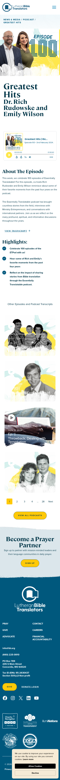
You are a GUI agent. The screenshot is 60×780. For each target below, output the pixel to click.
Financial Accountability (42, 638)
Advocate (8, 636)
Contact (37, 623)
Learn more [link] (28, 759)
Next (50, 501)
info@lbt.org (8, 648)
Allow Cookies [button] (35, 766)
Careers (37, 630)
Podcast (28, 19)
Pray (5, 623)
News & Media (12, 19)
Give (5, 630)
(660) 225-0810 (10, 654)
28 (43, 501)
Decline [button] (35, 773)
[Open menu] (54, 7)
